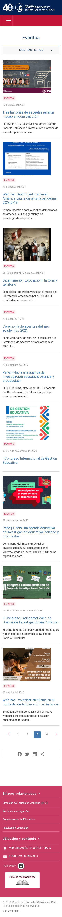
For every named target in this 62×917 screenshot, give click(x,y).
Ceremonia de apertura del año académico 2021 (26, 328)
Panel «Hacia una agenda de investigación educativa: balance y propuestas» (28, 376)
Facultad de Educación (15, 827)
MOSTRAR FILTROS (31, 50)
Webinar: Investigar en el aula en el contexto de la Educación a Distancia (31, 702)
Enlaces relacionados (20, 793)
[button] (19, 754)
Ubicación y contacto (20, 838)
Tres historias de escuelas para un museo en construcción (28, 114)
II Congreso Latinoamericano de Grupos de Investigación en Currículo (30, 620)
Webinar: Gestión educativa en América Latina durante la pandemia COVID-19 (29, 198)
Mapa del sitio (11, 911)
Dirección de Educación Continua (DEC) (25, 803)
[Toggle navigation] (8, 20)
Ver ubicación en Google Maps (30, 848)
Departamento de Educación (19, 819)
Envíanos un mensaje (24, 856)
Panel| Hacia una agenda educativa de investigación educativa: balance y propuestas (31, 532)
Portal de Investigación (16, 811)
